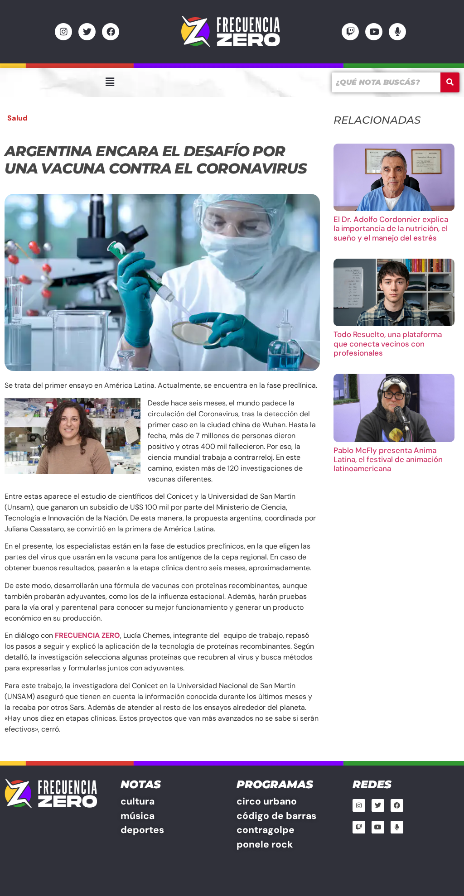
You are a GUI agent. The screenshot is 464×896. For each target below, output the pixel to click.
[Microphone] (397, 31)
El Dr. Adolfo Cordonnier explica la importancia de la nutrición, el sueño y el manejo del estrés (391, 228)
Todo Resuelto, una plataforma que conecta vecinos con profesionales (388, 343)
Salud (17, 118)
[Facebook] (110, 31)
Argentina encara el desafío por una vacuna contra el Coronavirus (156, 159)
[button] (109, 82)
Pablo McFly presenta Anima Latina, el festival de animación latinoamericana (388, 459)
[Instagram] (63, 31)
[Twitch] (350, 31)
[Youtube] (373, 31)
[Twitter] (87, 31)
